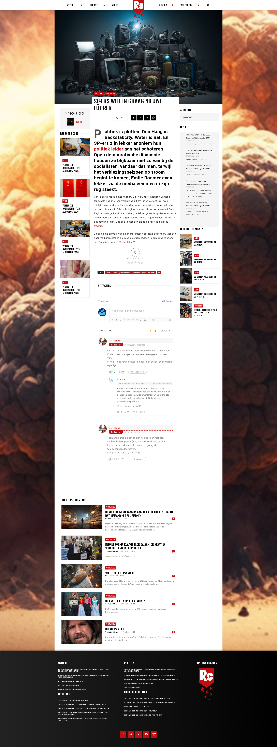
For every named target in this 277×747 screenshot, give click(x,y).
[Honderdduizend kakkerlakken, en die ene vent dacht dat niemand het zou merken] (81, 517)
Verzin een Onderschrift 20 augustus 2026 (71, 208)
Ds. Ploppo (114, 340)
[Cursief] (116, 320)
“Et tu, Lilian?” (127, 242)
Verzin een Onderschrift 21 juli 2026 (205, 278)
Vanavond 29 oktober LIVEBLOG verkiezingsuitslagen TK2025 (151, 679)
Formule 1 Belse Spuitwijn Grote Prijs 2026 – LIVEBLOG (205, 312)
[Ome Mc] (71, 122)
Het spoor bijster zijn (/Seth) (71, 681)
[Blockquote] (137, 320)
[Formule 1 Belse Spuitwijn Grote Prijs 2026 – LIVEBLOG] (186, 310)
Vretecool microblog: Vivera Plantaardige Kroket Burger (84, 709)
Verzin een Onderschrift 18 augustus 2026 (71, 290)
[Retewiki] (154, 734)
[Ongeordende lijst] (133, 320)
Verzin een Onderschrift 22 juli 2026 (205, 260)
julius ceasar (124, 273)
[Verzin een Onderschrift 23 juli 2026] (186, 241)
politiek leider (108, 149)
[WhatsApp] (153, 117)
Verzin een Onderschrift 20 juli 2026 (205, 295)
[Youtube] (146, 734)
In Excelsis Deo (114, 629)
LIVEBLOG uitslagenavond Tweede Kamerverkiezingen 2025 (149, 675)
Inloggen (168, 301)
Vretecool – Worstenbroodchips (73, 700)
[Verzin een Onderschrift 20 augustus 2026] (75, 188)
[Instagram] (131, 734)
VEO (65, 160)
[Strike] (124, 320)
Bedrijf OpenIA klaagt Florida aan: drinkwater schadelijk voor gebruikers (135, 546)
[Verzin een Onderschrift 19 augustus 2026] (75, 228)
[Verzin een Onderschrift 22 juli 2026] (186, 258)
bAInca (108, 518)
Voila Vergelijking (132, 688)
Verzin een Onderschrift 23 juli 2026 (205, 243)
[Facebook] (133, 117)
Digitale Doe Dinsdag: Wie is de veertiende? (143, 715)
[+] (152, 320)
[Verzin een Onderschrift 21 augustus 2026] (75, 147)
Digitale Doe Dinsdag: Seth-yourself (140, 711)
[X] (140, 117)
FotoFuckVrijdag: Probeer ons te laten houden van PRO (149, 703)
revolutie (151, 273)
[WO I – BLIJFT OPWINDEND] (81, 576)
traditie (98, 225)
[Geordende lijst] (129, 320)
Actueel (99, 94)
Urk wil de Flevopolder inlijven (125, 601)
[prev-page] (182, 323)
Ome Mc (79, 121)
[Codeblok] (141, 320)
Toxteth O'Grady (112, 551)
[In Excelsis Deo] (81, 632)
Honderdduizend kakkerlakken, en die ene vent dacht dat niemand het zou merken (139, 514)
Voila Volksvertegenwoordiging (139, 684)
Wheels (198, 306)
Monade (121, 379)
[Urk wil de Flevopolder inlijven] (81, 604)
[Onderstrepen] (120, 320)
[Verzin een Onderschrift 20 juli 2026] (186, 293)
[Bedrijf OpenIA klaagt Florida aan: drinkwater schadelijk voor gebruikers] (81, 548)
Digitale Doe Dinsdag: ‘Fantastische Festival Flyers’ (147, 698)
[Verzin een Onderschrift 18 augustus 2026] (75, 269)
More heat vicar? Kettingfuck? (137, 707)
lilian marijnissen (139, 273)
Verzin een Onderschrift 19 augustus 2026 (71, 249)
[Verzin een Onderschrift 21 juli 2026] (186, 276)
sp (159, 273)
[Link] (145, 320)
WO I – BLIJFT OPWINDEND (120, 573)
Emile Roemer (111, 273)
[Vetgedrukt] (112, 320)
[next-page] (186, 323)
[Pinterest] (147, 117)
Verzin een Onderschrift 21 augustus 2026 (71, 168)
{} (148, 320)
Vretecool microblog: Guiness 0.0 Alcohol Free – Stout (82, 704)
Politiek (110, 94)
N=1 (106, 576)
